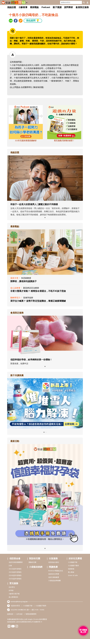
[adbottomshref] (26, 122)
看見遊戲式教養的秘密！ (64, 140)
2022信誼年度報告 (15, 569)
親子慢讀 (57, 7)
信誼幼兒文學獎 (53, 574)
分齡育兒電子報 (14, 594)
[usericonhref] (86, 2)
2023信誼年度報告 (15, 572)
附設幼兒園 (34, 558)
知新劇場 (71, 569)
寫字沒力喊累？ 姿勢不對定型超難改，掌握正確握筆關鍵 (38, 300)
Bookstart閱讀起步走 (55, 571)
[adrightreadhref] (45, 403)
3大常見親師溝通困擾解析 (26, 140)
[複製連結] (20, 21)
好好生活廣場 (75, 558)
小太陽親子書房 (73, 565)
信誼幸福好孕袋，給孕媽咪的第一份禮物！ (31, 359)
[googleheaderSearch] (84, 2)
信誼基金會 (14, 558)
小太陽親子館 (72, 562)
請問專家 (68, 7)
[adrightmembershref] (45, 335)
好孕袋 (11, 590)
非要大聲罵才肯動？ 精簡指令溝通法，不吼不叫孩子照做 (38, 290)
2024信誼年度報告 (15, 575)
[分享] (11, 21)
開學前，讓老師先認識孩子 (23, 281)
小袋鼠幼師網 (35, 566)
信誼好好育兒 (15, 606)
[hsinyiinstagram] (17, 627)
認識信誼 (10, 614)
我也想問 (32, 20)
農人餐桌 (71, 572)
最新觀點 (34, 7)
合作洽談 (19, 614)
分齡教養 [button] (23, 7)
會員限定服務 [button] (82, 7)
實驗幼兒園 (32, 562)
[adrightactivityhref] (45, 494)
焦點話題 (11, 7)
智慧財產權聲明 (31, 614)
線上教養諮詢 (13, 597)
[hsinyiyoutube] (13, 627)
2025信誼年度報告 (15, 579)
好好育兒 (12, 587)
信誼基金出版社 (53, 562)
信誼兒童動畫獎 (53, 577)
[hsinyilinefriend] (9, 627)
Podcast (45, 7)
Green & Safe (73, 575)
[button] (26, 2)
